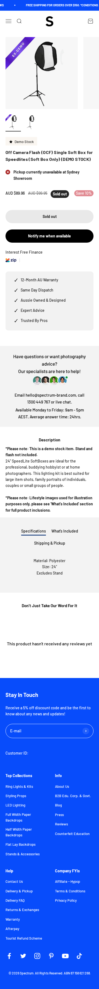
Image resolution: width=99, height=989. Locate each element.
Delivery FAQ (15, 900)
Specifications (33, 531)
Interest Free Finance (24, 252)
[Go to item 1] (13, 122)
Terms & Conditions (70, 891)
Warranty (13, 919)
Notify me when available (49, 236)
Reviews (61, 824)
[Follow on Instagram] (37, 956)
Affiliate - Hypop (67, 881)
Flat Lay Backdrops (20, 844)
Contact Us (14, 881)
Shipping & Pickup (49, 543)
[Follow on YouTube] (65, 956)
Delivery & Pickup (19, 891)
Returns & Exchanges (22, 909)
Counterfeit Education (72, 833)
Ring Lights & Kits (19, 786)
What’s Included (64, 531)
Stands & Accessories (23, 854)
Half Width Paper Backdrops (19, 832)
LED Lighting (15, 805)
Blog (58, 805)
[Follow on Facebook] (9, 956)
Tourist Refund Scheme (24, 938)
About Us (62, 786)
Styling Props (16, 796)
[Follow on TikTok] (79, 956)
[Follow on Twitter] (23, 956)
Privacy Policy (66, 900)
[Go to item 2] (30, 122)
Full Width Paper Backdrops (18, 817)
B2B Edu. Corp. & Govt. (73, 796)
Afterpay (12, 928)
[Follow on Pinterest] (51, 956)
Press (59, 815)
